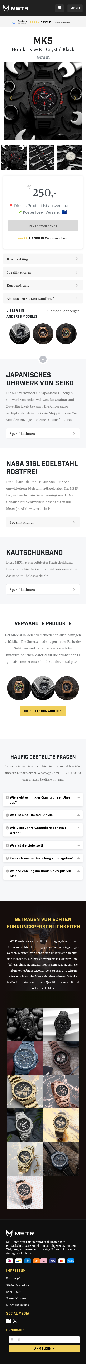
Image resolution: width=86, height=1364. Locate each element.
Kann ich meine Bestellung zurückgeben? (41, 858)
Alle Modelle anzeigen (63, 310)
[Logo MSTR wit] (17, 8)
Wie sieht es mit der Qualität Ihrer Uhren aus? (41, 800)
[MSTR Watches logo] (43, 1234)
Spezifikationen (19, 272)
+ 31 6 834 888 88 (70, 773)
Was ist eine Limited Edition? (31, 815)
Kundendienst (18, 285)
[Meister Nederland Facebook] (8, 1321)
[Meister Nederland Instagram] (15, 1321)
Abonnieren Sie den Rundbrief (30, 298)
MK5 (43, 41)
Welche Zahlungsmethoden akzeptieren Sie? (40, 873)
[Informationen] (19, 333)
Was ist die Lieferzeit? (26, 845)
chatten (34, 779)
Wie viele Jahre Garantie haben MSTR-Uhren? (40, 830)
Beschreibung (17, 259)
